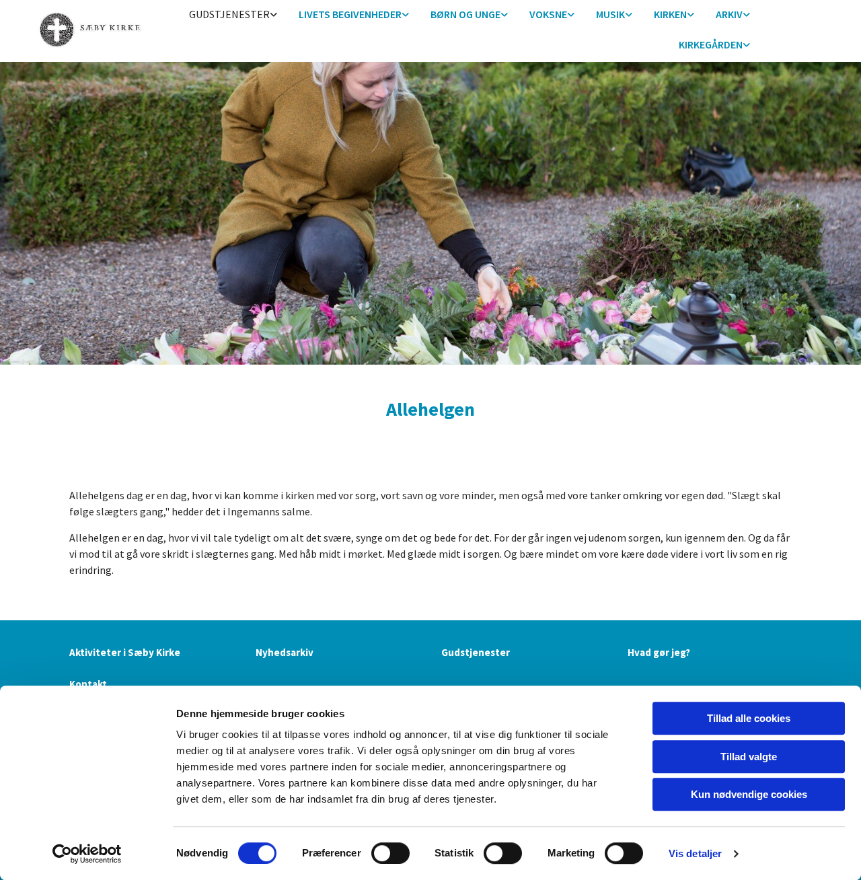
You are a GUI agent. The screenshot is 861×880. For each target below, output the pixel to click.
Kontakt (88, 683)
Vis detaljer (695, 853)
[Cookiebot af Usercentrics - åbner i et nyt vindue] (87, 854)
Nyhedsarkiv (284, 652)
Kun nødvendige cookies (749, 794)
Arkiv (729, 14)
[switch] (390, 853)
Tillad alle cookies (748, 718)
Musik (610, 14)
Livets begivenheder (350, 14)
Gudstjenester (229, 14)
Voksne (548, 14)
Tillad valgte (748, 756)
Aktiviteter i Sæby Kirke (124, 652)
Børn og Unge (465, 14)
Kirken (670, 14)
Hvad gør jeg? (659, 652)
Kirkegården (711, 44)
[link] (233, 15)
